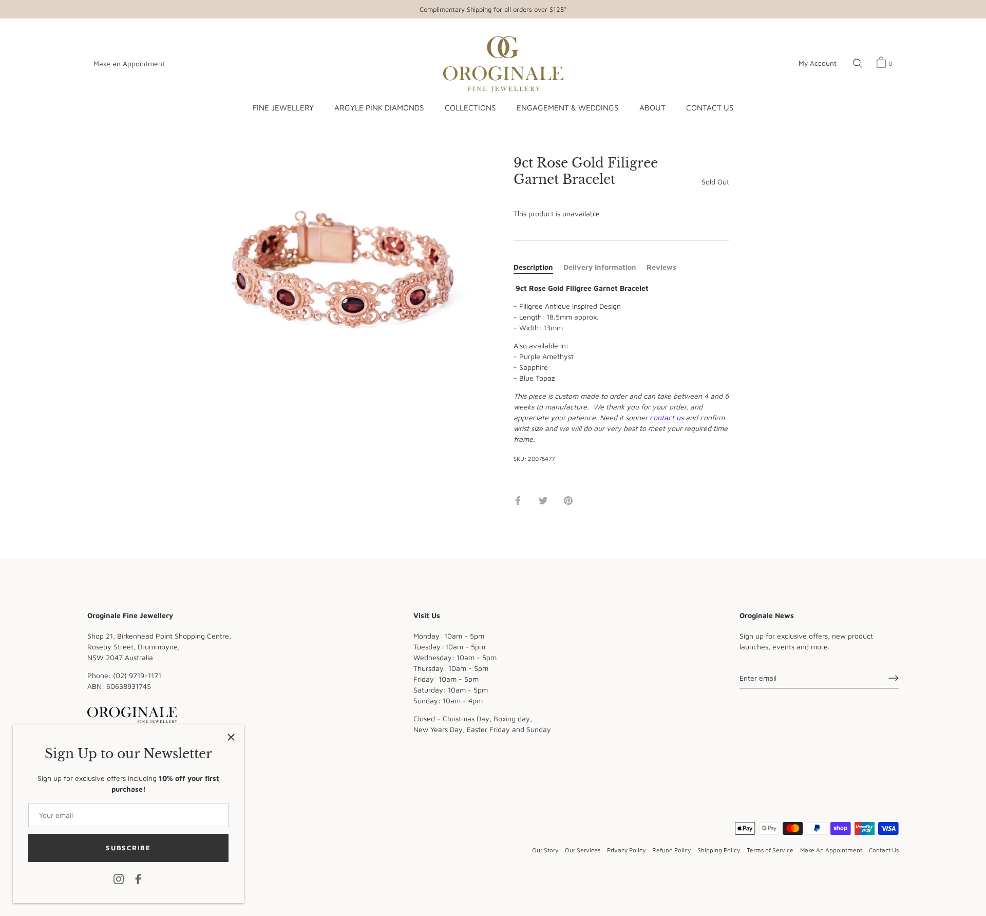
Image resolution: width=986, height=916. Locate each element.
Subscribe (128, 848)
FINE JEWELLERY (283, 107)
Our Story (545, 850)
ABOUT (652, 107)
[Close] (231, 737)
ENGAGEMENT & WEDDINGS (567, 107)
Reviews (661, 267)
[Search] (857, 63)
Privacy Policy (626, 850)
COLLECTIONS (470, 107)
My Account (818, 63)
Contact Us (884, 850)
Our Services (582, 850)
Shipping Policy (718, 850)
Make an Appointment (129, 64)
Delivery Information (599, 267)
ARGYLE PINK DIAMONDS (379, 107)
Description (533, 267)
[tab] (538, 266)
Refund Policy (671, 850)
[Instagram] (118, 878)
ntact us (670, 417)
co (653, 417)
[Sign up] (893, 678)
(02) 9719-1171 (137, 675)
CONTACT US (709, 107)
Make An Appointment (831, 850)
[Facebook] (138, 878)
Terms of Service (770, 850)
